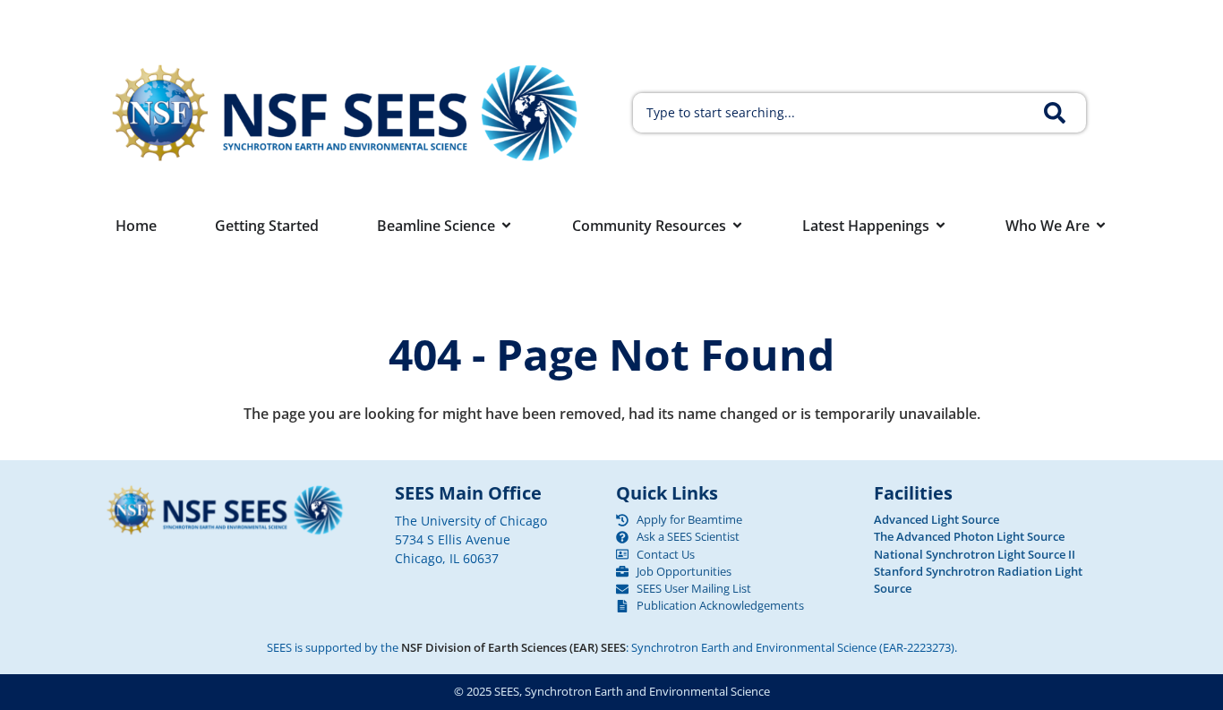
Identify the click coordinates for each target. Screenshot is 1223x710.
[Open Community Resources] (737, 225)
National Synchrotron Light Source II (974, 554)
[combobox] (835, 113)
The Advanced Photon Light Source (969, 536)
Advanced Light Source (936, 519)
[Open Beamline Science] (506, 225)
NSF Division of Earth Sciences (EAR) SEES (513, 647)
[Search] (1065, 113)
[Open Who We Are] (1101, 225)
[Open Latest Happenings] (940, 225)
